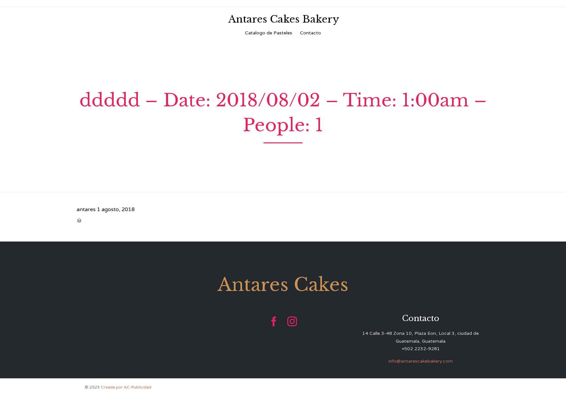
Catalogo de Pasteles (268, 33)
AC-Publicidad (137, 387)
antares (86, 209)
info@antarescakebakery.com (420, 361)
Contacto (310, 33)
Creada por (112, 387)
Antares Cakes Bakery (283, 19)
